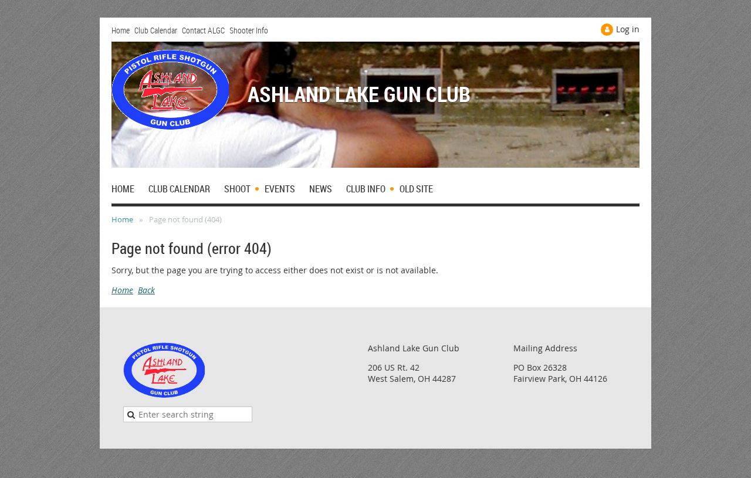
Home (120, 30)
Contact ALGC (203, 30)
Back (146, 290)
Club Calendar (155, 30)
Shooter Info (248, 30)
